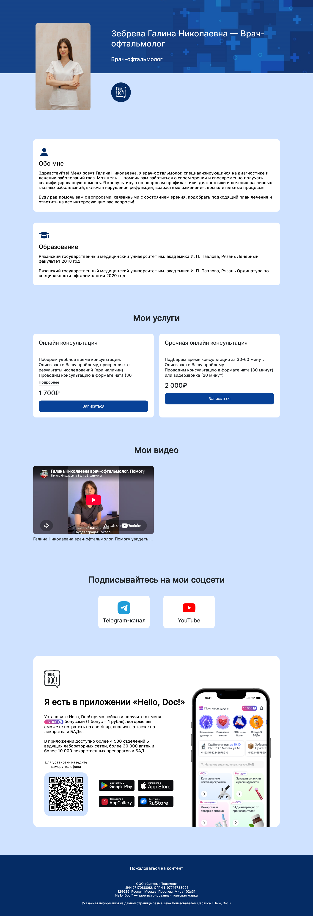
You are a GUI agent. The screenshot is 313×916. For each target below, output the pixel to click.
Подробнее (49, 382)
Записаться (93, 406)
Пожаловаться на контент (156, 868)
